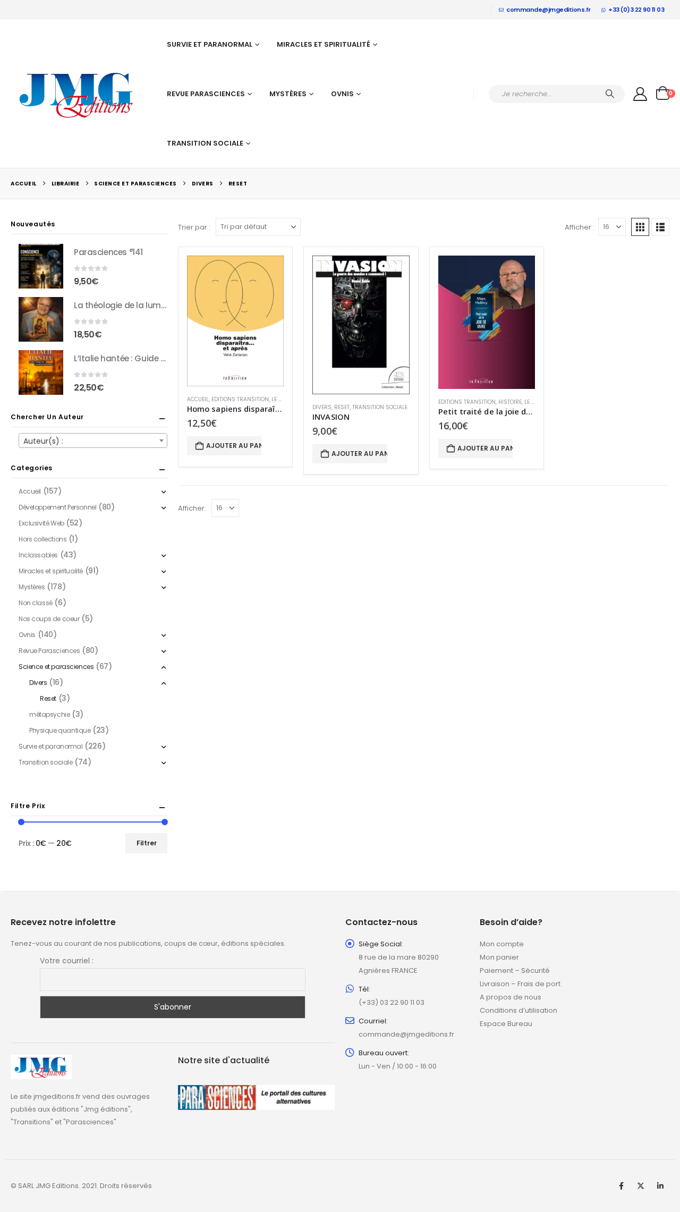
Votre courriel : (67, 960)
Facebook (621, 1186)
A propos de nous (510, 997)
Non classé (36, 602)
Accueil (198, 399)
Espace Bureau (506, 1024)
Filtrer (147, 842)
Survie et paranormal (209, 44)
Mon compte (502, 944)
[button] (640, 227)
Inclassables (38, 555)
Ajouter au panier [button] (233, 445)
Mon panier (499, 957)
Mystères (288, 94)
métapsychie (49, 714)
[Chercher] (610, 94)
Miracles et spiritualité (323, 44)
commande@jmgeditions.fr (548, 9)
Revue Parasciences (206, 94)
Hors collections (42, 539)
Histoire (510, 402)
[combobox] (93, 440)
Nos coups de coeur (49, 618)
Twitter (641, 1186)
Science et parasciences (56, 666)
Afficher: (579, 227)
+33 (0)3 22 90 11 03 (636, 9)
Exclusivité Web (41, 523)
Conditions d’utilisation (518, 1010)
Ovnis (342, 94)
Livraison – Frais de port (520, 984)
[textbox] (93, 441)
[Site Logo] (77, 94)
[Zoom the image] (41, 1061)
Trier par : (194, 227)
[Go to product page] (235, 321)
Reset (342, 407)
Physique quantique (59, 730)
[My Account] (640, 94)
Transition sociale (205, 143)
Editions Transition (240, 399)
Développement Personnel (57, 507)
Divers (322, 407)
